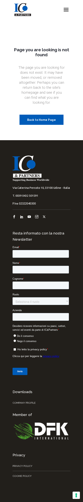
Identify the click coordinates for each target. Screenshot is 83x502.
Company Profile (24, 402)
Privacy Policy (22, 466)
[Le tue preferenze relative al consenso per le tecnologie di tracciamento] (76, 495)
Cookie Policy (22, 476)
